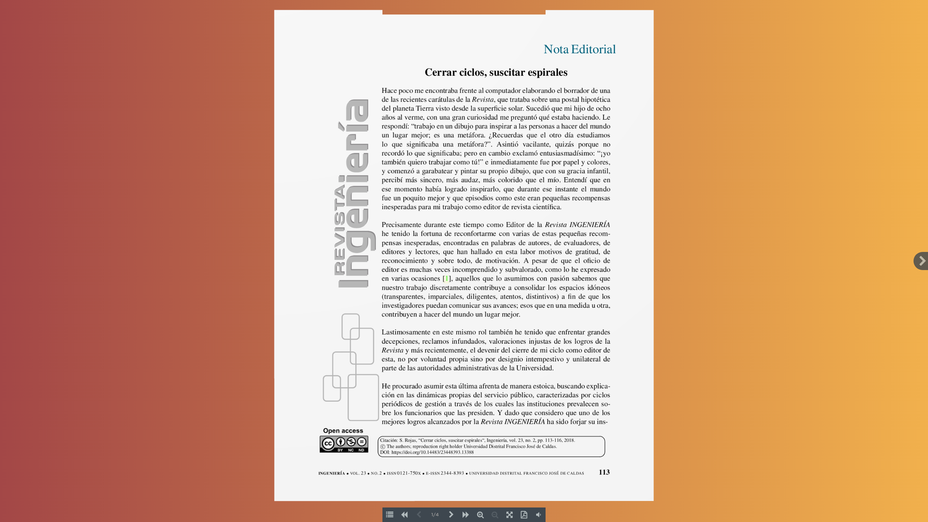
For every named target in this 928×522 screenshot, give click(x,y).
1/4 (435, 515)
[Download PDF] (524, 515)
